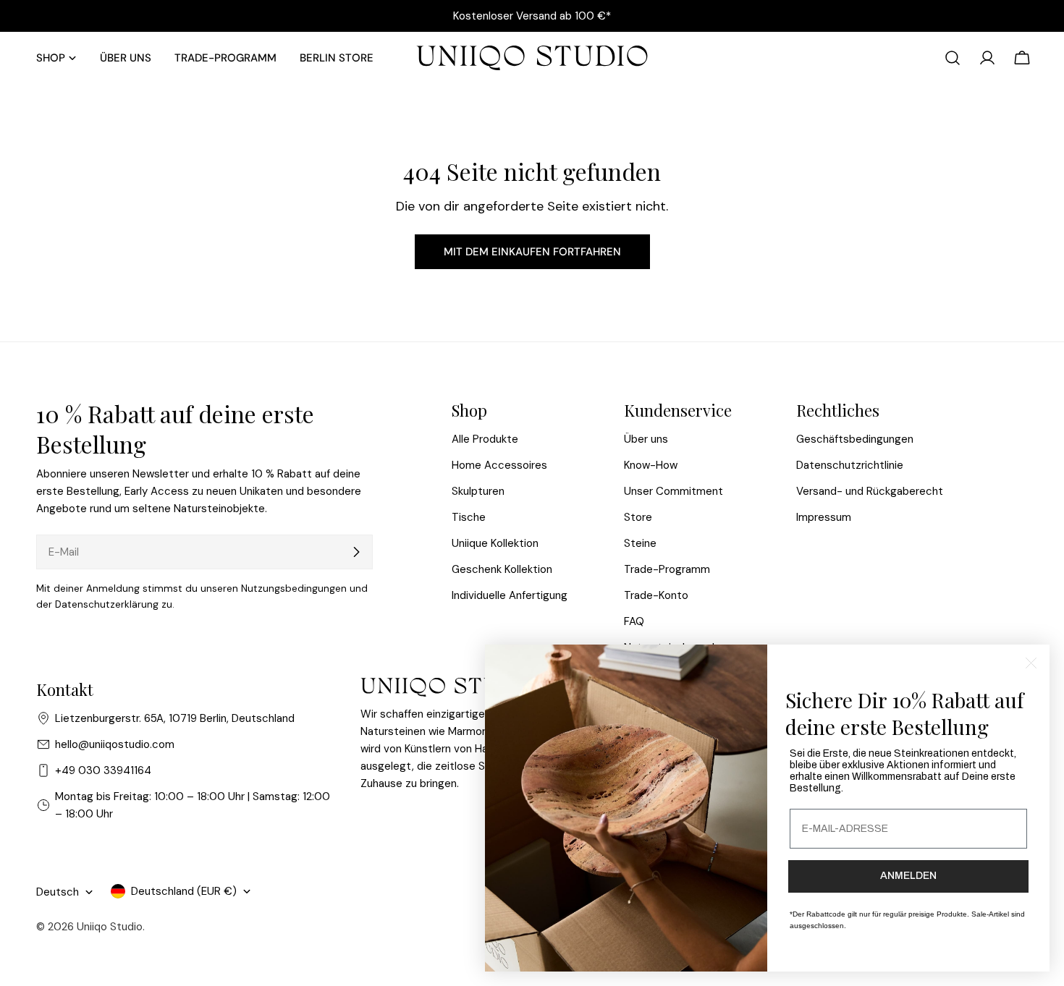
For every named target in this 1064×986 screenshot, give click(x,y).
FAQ (634, 621)
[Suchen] (952, 57)
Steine (640, 543)
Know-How (650, 465)
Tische (469, 517)
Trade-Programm (667, 569)
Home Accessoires (499, 465)
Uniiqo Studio (110, 926)
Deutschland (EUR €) (184, 891)
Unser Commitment (673, 491)
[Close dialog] (1031, 663)
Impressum (823, 517)
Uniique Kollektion (495, 543)
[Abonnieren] (356, 552)
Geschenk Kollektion (502, 569)
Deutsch (57, 892)
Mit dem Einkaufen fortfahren (532, 252)
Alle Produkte (485, 439)
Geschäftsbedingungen (854, 439)
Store (638, 517)
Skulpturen (478, 491)
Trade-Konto (656, 595)
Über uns (646, 439)
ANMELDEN (908, 875)
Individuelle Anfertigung (509, 595)
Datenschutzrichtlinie (849, 465)
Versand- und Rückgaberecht (869, 491)
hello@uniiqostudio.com (114, 744)
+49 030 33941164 (103, 770)
